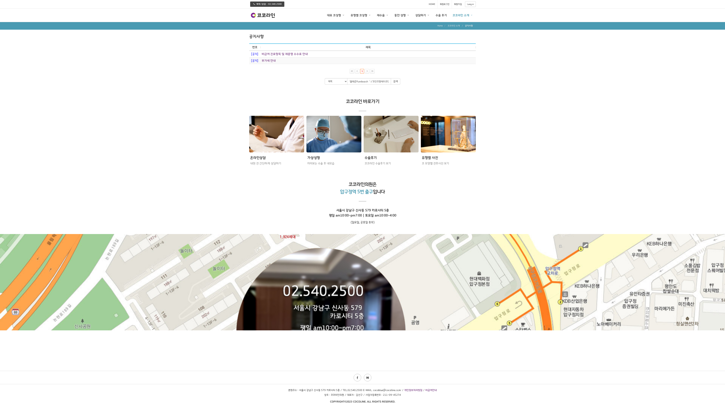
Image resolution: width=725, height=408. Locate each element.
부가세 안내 (269, 60)
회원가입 (458, 4)
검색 (395, 81)
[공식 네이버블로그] (367, 377)
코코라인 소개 (454, 26)
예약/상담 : (269, 4)
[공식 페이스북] (357, 377)
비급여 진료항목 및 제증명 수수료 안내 (285, 54)
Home (432, 4)
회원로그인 (444, 4)
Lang (469, 4)
